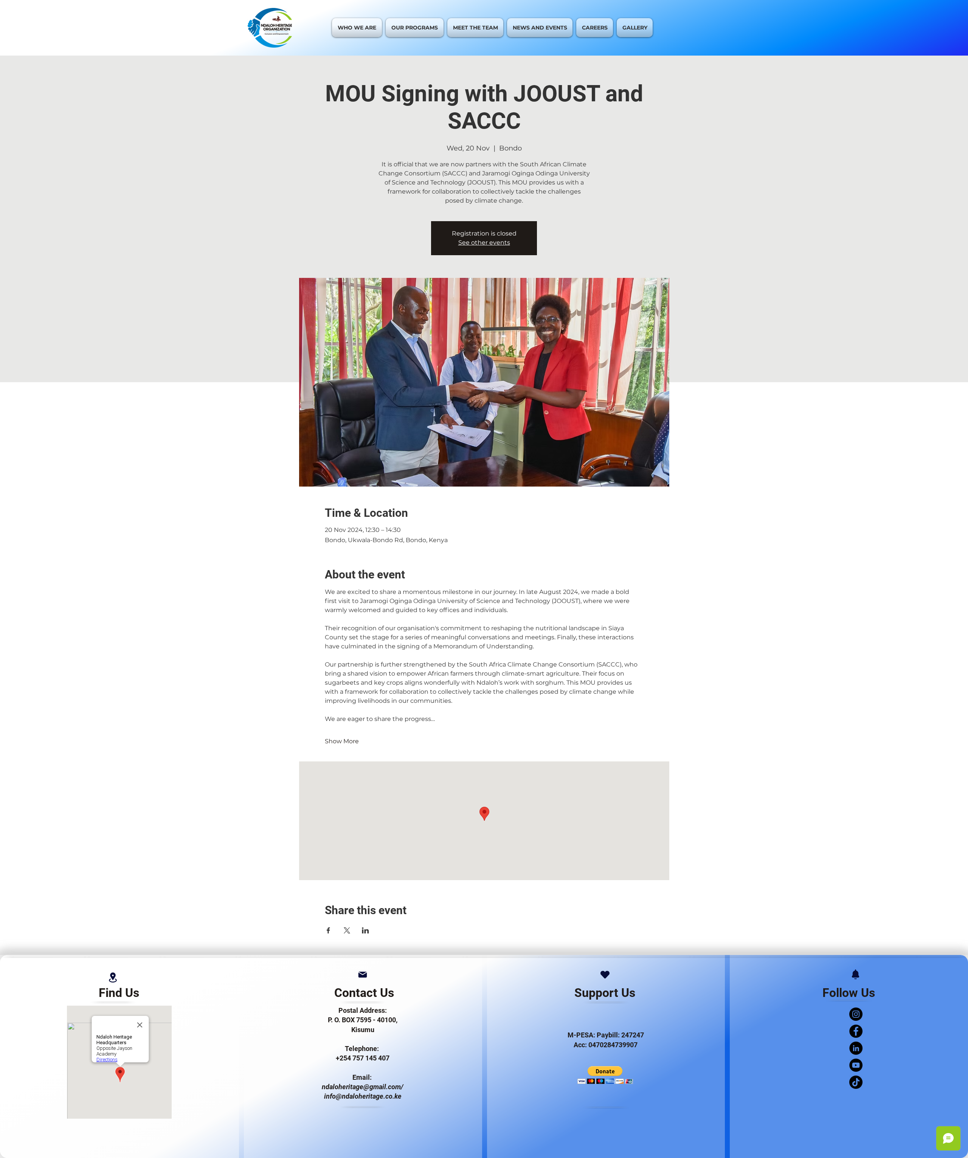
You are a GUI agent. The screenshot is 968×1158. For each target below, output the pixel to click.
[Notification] (856, 974)
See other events (484, 242)
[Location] (113, 977)
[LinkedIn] (856, 1048)
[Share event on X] (347, 930)
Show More (342, 741)
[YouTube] (856, 1065)
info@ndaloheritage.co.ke (363, 1096)
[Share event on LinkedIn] (365, 930)
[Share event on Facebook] (328, 930)
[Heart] (605, 974)
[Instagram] (856, 1014)
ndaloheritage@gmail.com (361, 1087)
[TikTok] (856, 1082)
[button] (605, 1075)
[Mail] (363, 974)
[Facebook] (856, 1031)
